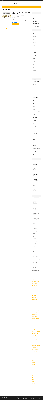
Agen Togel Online (35, 87)
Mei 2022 (34, 64)
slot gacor (36, 251)
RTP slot (34, 139)
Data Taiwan (34, 169)
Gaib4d (33, 100)
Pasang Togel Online (35, 308)
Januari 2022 (34, 70)
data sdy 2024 (34, 191)
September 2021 (35, 76)
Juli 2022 (34, 61)
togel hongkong (15, 16)
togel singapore (22, 16)
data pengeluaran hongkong (36, 94)
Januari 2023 (34, 52)
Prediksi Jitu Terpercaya (35, 351)
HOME (21, 6)
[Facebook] (13, 22)
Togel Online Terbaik (35, 327)
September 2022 (35, 58)
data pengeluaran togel (35, 97)
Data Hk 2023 (34, 165)
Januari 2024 (34, 36)
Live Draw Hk (34, 170)
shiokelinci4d (34, 385)
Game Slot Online (34, 303)
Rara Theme (31, 398)
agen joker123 (34, 200)
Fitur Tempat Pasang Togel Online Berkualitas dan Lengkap (36, 24)
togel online (18, 16)
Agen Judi (34, 202)
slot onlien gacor (35, 253)
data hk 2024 (34, 190)
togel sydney (25, 16)
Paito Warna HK (35, 241)
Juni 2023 (34, 45)
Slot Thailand (34, 145)
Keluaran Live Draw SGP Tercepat (37, 111)
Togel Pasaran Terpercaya (35, 281)
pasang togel (25, 15)
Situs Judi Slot (34, 297)
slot (33, 142)
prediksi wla (34, 136)
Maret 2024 (34, 33)
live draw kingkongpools (35, 180)
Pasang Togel (34, 126)
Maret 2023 (34, 49)
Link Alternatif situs (34, 314)
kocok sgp (34, 186)
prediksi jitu (34, 246)
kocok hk (34, 185)
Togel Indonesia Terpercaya (36, 331)
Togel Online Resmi (34, 285)
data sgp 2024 (34, 189)
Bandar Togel (34, 90)
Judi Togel (34, 109)
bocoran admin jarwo (35, 91)
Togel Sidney (34, 155)
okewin (33, 392)
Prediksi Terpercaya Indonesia (36, 345)
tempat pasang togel (35, 256)
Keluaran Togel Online (35, 349)
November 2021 (34, 73)
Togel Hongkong (35, 152)
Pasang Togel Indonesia (35, 329)
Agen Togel (34, 208)
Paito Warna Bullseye (35, 174)
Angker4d (34, 88)
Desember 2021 (35, 71)
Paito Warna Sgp (35, 179)
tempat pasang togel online (35, 259)
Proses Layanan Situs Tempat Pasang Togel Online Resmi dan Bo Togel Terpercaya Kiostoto (36, 21)
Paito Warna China (35, 175)
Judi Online (34, 106)
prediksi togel (34, 248)
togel (12, 16)
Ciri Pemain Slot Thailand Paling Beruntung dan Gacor (36, 26)
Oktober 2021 (34, 74)
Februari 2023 (34, 51)
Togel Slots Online (34, 283)
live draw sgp (34, 238)
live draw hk (38, 236)
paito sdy (34, 181)
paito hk (34, 184)
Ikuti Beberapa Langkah (35, 310)
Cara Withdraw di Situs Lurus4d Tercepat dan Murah (36, 15)
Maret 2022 (34, 67)
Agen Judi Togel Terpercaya (35, 206)
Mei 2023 (34, 46)
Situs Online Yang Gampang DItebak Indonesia (14, 3)
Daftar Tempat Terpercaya (36, 301)
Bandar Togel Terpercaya (36, 218)
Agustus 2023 (34, 42)
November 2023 (34, 39)
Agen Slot (34, 85)
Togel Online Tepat (34, 337)
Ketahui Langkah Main (35, 335)
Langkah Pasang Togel (35, 339)
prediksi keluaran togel (35, 129)
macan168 (33, 383)
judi (21, 15)
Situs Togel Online (34, 275)
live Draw (34, 114)
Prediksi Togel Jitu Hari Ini (36, 133)
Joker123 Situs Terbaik (35, 320)
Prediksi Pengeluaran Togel (36, 130)
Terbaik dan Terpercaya (35, 318)
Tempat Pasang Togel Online (36, 148)
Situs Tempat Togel (34, 295)
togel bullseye (34, 151)
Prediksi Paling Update (35, 347)
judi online (23, 15)
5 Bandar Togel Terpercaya (36, 81)
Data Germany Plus (35, 164)
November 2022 (34, 55)
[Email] (15, 22)
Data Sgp (34, 168)
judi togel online (35, 233)
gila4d (33, 373)
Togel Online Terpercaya (35, 277)
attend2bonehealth (14, 15)
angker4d (33, 362)
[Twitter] (14, 22)
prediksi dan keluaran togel (36, 127)
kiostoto (34, 236)
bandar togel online (35, 216)
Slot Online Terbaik (34, 289)
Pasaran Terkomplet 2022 (35, 287)
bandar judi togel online (36, 213)
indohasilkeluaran (19, 15)
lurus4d (33, 123)
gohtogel (33, 381)
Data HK (34, 223)
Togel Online (34, 154)
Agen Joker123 (34, 84)
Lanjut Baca (15, 24)
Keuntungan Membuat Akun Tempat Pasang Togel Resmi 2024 (36, 18)
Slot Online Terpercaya (35, 279)
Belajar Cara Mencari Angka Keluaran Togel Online (21, 13)
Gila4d (33, 103)
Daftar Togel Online (34, 312)
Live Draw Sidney (35, 117)
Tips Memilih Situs (34, 316)
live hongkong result (35, 120)
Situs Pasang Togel (34, 299)
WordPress (39, 398)
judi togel (38, 231)
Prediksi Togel (34, 353)
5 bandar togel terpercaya (35, 198)
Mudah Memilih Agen (35, 333)
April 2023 (34, 48)
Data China (34, 163)
